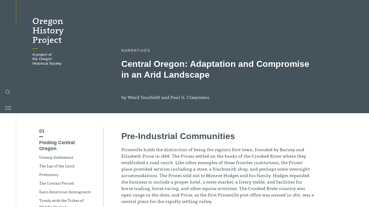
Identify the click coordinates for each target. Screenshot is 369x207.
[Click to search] (8, 92)
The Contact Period (56, 183)
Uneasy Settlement (56, 157)
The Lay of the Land (57, 166)
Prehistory (48, 174)
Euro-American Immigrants (65, 191)
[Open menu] (8, 108)
